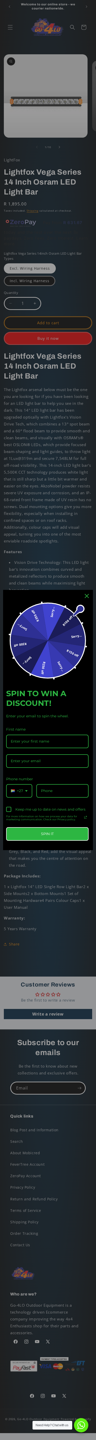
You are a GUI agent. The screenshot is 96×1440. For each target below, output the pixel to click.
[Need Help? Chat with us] (81, 1425)
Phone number (19, 779)
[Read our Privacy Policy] (85, 817)
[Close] (87, 596)
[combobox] (19, 791)
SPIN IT (47, 834)
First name (16, 729)
